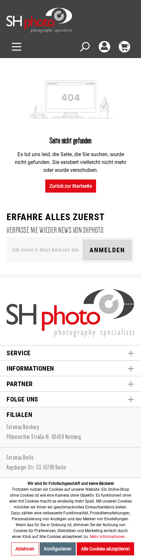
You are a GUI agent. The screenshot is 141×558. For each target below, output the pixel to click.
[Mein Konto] (104, 46)
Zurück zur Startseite (71, 186)
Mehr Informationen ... (109, 536)
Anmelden (107, 250)
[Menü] (17, 46)
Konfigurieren (57, 548)
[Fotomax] (48, 20)
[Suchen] (84, 46)
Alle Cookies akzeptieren (105, 548)
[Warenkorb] (124, 46)
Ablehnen (24, 548)
